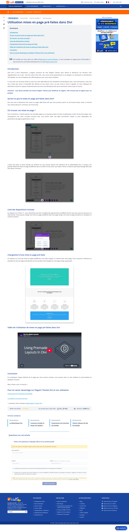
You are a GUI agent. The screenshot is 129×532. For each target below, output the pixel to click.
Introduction (14, 32)
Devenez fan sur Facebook (110, 501)
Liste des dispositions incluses (19, 41)
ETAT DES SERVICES (33, 6)
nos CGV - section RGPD (74, 479)
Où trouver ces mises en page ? (20, 38)
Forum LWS (83, 506)
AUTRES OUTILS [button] (60, 6)
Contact (82, 517)
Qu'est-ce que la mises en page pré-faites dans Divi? (27, 35)
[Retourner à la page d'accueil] (8, 12)
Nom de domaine (38, 503)
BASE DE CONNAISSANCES (15, 6)
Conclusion (13, 50)
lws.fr (81, 510)
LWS (15, 503)
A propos (82, 515)
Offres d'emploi (84, 512)
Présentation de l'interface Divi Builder (20, 394)
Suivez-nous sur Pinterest (110, 510)
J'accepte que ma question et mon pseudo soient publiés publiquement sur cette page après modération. (38, 468)
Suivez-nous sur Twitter (110, 503)
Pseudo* (14, 461)
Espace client (100, 2)
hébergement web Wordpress (48, 59)
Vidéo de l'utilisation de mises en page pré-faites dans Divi (29, 47)
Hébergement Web (39, 501)
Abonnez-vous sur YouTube (111, 508)
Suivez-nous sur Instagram (110, 506)
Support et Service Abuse (63, 512)
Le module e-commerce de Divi (17, 398)
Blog (81, 501)
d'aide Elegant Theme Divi (33, 403)
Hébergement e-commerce (41, 510)
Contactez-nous (88, 2)
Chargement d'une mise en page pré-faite (23, 44)
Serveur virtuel (38, 506)
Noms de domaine (62, 501)
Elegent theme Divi (51, 62)
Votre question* (15, 450)
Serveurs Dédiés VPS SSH (63, 510)
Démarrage (60, 503)
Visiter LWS (118, 2)
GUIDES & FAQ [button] (46, 6)
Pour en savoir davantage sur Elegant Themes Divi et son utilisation (32, 53)
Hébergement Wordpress (41, 512)
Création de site (38, 515)
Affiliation (82, 508)
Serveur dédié (38, 508)
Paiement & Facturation (63, 514)
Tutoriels (82, 503)
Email (60, 461)
